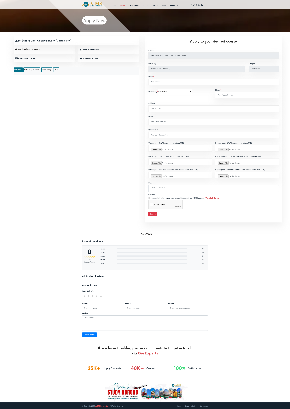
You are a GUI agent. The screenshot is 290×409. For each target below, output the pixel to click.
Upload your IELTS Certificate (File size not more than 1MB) (238, 156)
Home (114, 5)
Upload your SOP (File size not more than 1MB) (233, 143)
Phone (218, 90)
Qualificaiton (153, 129)
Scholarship (46, 69)
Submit (153, 214)
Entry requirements (31, 69)
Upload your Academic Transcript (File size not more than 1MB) (173, 169)
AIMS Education (102, 406)
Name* (85, 303)
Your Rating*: (87, 291)
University (152, 63)
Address (151, 103)
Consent (152, 194)
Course (151, 50)
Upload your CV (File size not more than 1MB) (166, 143)
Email (150, 116)
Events (155, 5)
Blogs (164, 5)
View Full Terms (212, 198)
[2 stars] (88, 295)
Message (151, 183)
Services (146, 5)
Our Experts (134, 5)
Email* (128, 303)
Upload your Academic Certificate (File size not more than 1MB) (240, 169)
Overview (18, 69)
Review (85, 313)
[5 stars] (101, 295)
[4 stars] (97, 295)
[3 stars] (93, 295)
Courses (123, 5)
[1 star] (84, 295)
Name (151, 76)
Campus (252, 63)
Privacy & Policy (190, 406)
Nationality (153, 91)
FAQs (56, 69)
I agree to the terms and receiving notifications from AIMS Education (185, 198)
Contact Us (174, 5)
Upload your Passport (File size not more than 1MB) (168, 156)
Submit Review (89, 334)
